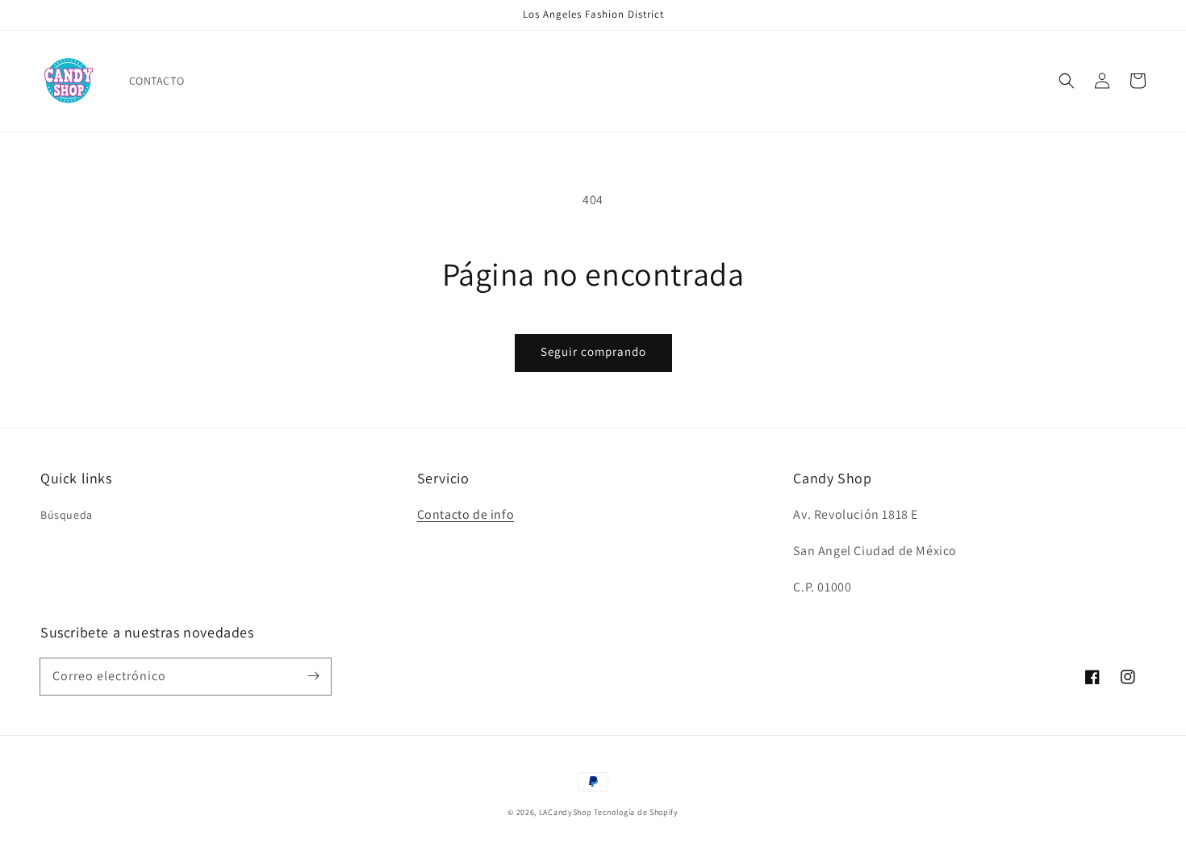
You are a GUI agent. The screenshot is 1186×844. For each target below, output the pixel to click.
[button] (1066, 80)
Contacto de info (466, 514)
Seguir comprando (593, 351)
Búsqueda (66, 515)
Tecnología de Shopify (636, 812)
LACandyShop (565, 812)
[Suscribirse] (313, 676)
